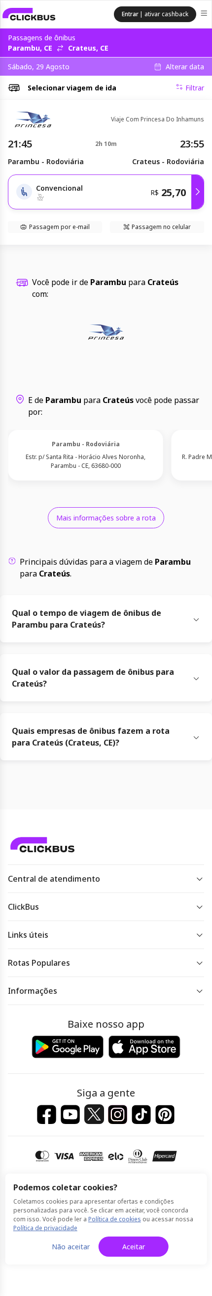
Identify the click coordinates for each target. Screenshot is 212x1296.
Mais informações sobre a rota (106, 517)
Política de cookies (114, 1219)
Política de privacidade (45, 1228)
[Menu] (205, 14)
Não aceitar (71, 1246)
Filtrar (194, 87)
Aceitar (133, 1246)
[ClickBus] (29, 14)
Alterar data (185, 66)
